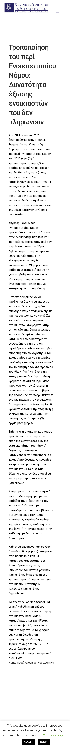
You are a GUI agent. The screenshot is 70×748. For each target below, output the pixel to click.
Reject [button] (43, 741)
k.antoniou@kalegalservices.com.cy (31, 662)
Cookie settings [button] (53, 735)
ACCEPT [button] (28, 741)
